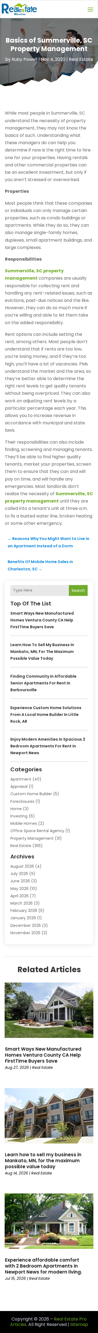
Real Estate (81, 59)
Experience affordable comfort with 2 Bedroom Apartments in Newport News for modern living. (43, 1266)
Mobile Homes (23, 823)
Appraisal (18, 786)
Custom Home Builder (31, 794)
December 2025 (25, 925)
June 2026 (20, 881)
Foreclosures (22, 801)
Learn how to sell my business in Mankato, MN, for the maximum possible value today (42, 651)
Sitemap (79, 1324)
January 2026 (23, 918)
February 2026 (23, 910)
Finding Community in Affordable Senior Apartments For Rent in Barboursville (43, 683)
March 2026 (21, 903)
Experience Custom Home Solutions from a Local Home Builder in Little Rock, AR (45, 714)
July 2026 (19, 873)
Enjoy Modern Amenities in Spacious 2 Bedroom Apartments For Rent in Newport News (47, 746)
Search (78, 590)
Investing (18, 816)
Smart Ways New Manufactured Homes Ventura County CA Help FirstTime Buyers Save (42, 620)
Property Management (32, 838)
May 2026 (19, 888)
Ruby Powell (24, 59)
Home (16, 808)
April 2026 (19, 896)
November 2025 (25, 933)
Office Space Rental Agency (37, 830)
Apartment (20, 779)
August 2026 (22, 866)
